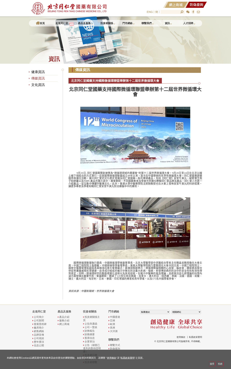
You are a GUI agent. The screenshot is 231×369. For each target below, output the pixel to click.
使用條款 (181, 337)
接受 (212, 364)
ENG (150, 12)
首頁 (42, 23)
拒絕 (220, 364)
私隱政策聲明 (195, 337)
